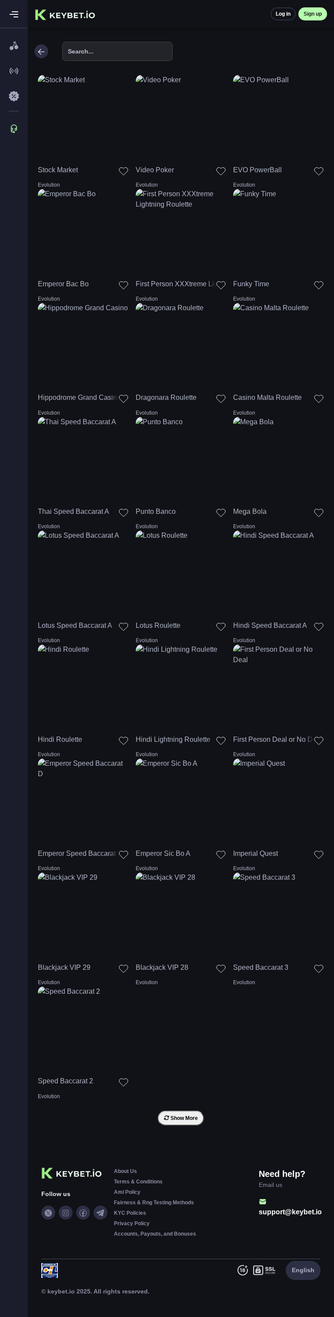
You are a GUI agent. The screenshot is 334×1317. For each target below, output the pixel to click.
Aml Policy (127, 1192)
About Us (125, 1171)
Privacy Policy (132, 1223)
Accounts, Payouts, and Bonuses (155, 1234)
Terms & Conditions (138, 1182)
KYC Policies (130, 1213)
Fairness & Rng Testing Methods (154, 1203)
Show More (183, 1118)
